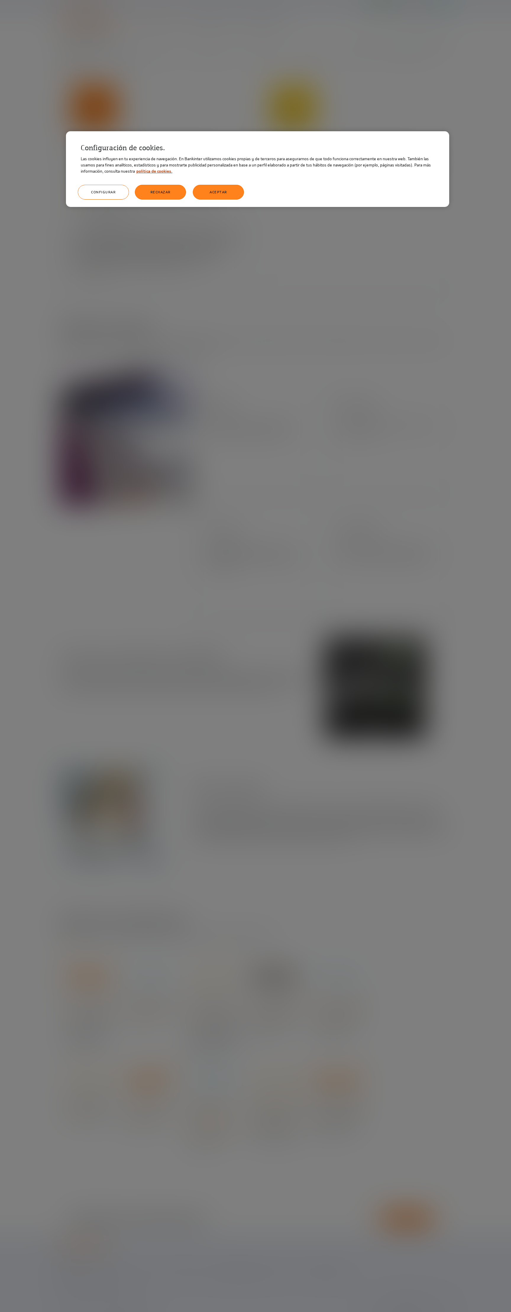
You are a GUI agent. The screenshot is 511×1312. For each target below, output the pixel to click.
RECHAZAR (161, 192)
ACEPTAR (218, 192)
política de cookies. (154, 171)
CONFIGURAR (103, 192)
